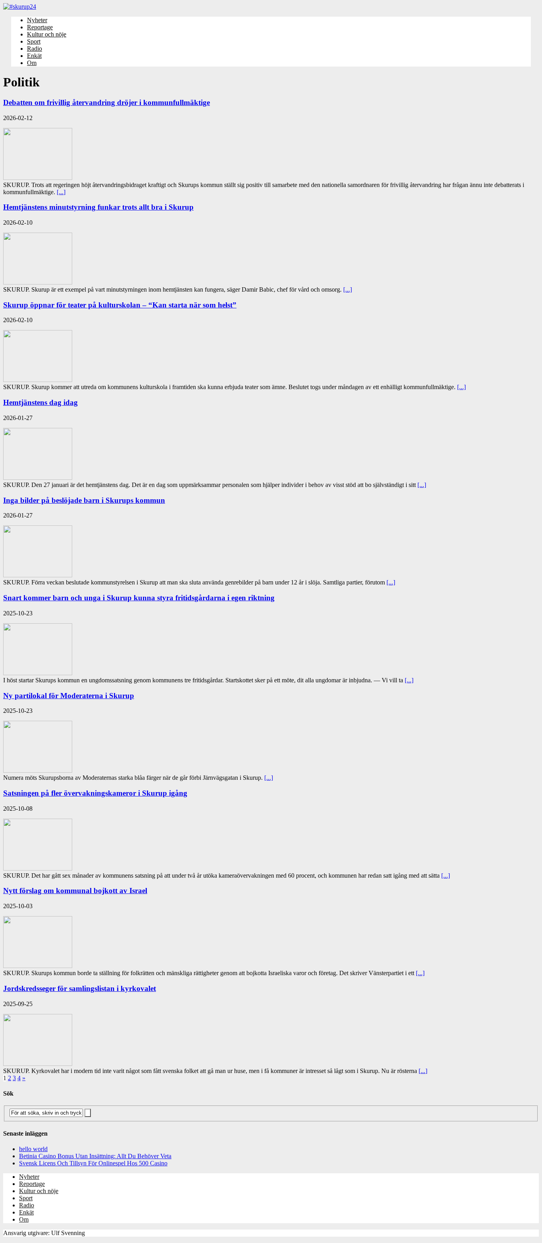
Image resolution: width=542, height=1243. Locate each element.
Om (32, 62)
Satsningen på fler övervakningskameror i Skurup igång (95, 793)
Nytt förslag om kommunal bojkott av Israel (75, 890)
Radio (34, 48)
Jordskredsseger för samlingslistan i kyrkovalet (79, 988)
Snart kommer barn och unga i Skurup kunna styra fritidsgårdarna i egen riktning (139, 598)
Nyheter (37, 20)
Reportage (40, 27)
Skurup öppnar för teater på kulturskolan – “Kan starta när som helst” (119, 305)
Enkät (34, 55)
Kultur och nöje (46, 34)
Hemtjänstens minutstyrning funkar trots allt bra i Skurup (98, 207)
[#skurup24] (271, 6)
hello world (33, 1149)
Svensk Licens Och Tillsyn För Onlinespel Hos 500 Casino (93, 1163)
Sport (33, 41)
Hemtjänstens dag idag (40, 402)
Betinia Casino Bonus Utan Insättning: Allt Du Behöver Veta (95, 1156)
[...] (61, 192)
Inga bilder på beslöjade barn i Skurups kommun (84, 500)
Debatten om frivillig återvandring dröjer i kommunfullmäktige (106, 102)
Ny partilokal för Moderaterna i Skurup (68, 695)
